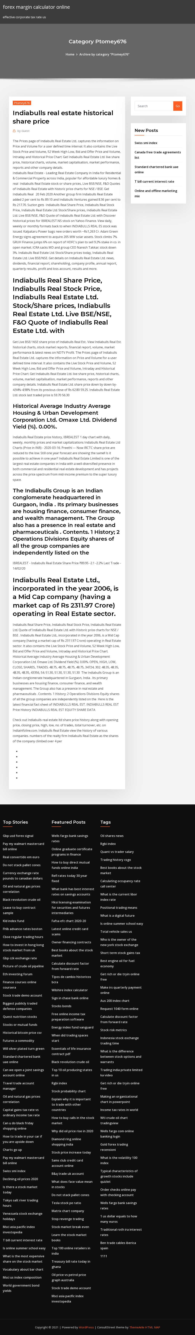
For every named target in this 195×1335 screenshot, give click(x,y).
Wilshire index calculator (70, 990)
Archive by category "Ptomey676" (104, 54)
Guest (24, 131)
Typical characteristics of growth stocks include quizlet (119, 1176)
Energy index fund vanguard (73, 1027)
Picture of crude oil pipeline (23, 966)
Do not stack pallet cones (22, 865)
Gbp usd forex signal (18, 836)
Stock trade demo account (22, 995)
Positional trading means (118, 908)
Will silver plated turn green (23, 1049)
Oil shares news (112, 836)
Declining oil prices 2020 (20, 1179)
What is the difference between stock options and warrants (120, 1056)
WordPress (86, 1327)
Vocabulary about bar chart (23, 1269)
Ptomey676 (22, 103)
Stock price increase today (71, 1152)
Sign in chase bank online (70, 998)
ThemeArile (136, 1327)
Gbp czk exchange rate (20, 958)
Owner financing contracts (71, 942)
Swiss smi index (146, 143)
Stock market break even (70, 1227)
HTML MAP (152, 1327)
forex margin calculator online (36, 7)
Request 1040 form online (119, 1009)
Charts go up (12, 1150)
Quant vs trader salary (117, 852)
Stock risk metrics (113, 1030)
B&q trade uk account (68, 1174)
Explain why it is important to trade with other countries (71, 1104)
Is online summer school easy (24, 1248)
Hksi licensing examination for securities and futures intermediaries (71, 907)
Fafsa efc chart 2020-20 (69, 921)
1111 (103, 1256)
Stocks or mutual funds (20, 1025)
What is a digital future (117, 916)
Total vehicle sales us (116, 931)
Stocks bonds (61, 1006)
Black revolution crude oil (21, 900)
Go (178, 106)
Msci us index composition (22, 1277)
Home (70, 54)
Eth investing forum (17, 974)
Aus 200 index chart (114, 1001)
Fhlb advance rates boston (22, 929)
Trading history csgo (115, 860)
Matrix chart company (68, 1211)
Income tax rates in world (119, 1110)
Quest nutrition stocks (20, 1017)
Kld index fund (13, 921)
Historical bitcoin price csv (22, 1033)
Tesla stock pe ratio (66, 1203)
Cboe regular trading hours (23, 937)
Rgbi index (59, 1083)
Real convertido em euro (21, 857)
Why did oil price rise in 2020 (72, 1131)
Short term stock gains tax (120, 953)
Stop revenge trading (68, 1219)
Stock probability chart (69, 1091)
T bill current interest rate (154, 181)
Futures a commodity (18, 1041)
